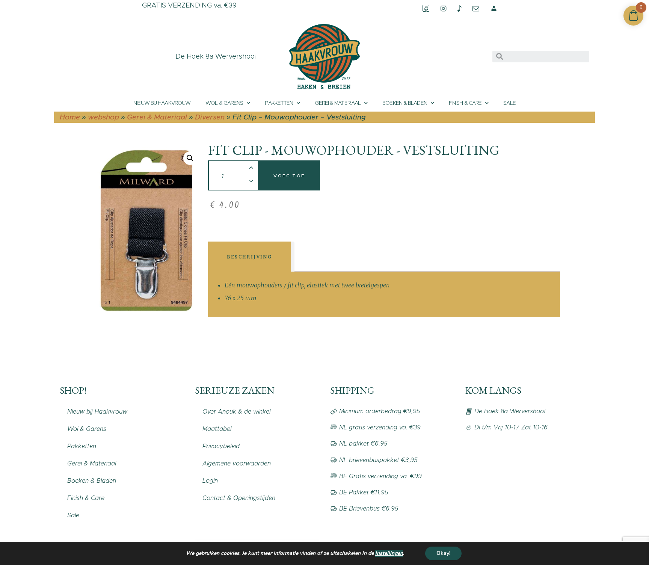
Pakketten (279, 103)
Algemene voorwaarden (236, 463)
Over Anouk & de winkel (236, 411)
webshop (103, 117)
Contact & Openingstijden (238, 498)
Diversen (210, 117)
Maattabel (216, 428)
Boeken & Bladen (404, 103)
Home (70, 117)
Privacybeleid (221, 446)
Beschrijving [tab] (249, 257)
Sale (509, 103)
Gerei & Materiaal (338, 103)
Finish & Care (465, 103)
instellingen (389, 553)
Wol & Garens (224, 103)
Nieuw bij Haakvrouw (161, 103)
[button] (190, 158)
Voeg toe (289, 175)
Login (210, 480)
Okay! (443, 553)
